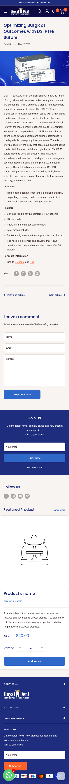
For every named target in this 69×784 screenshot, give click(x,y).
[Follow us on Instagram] (13, 496)
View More (59, 510)
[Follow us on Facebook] (6, 496)
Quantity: (9, 647)
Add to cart (34, 661)
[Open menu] (5, 11)
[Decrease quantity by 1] (20, 648)
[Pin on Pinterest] (23, 273)
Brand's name (13, 601)
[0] (62, 11)
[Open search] (40, 11)
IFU (32, 262)
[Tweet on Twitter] (30, 273)
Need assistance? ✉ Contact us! (34, 2)
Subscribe (35, 457)
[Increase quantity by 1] (42, 648)
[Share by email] (37, 273)
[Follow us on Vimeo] (27, 496)
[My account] (47, 11)
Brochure (19, 262)
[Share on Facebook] (16, 273)
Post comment (22, 394)
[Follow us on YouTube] (20, 496)
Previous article (16, 295)
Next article (55, 295)
